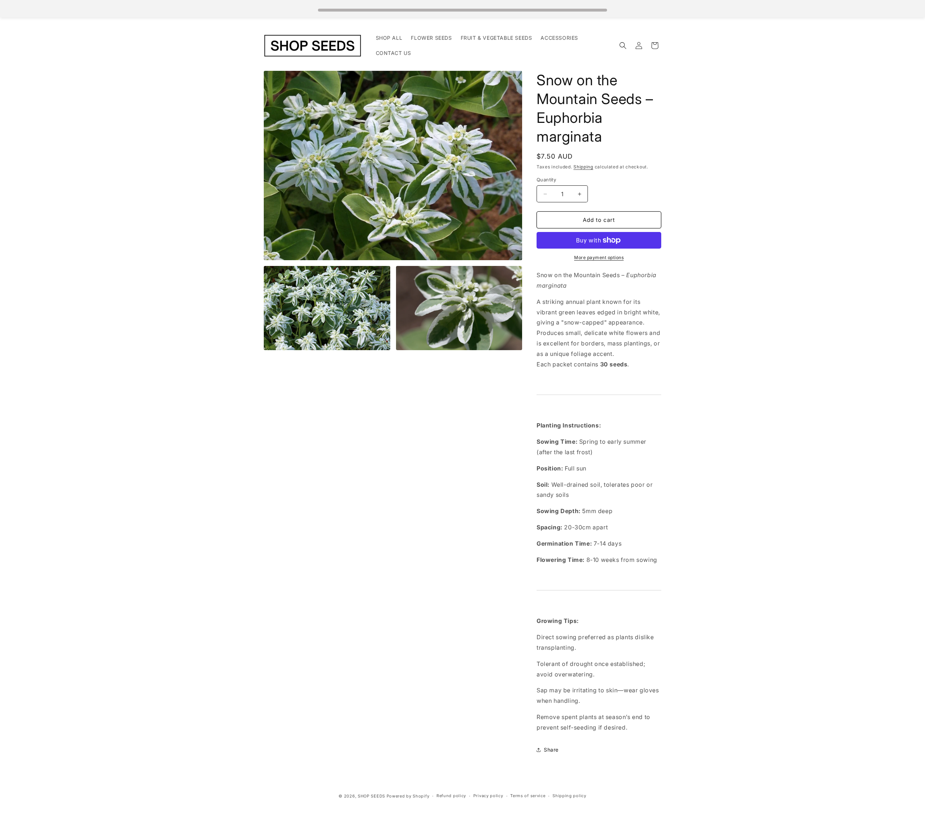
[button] (623, 45)
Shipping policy (569, 795)
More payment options (599, 257)
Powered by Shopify (408, 796)
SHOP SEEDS (371, 796)
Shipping (583, 166)
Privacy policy (488, 795)
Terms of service (527, 795)
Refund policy (451, 795)
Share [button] (551, 750)
